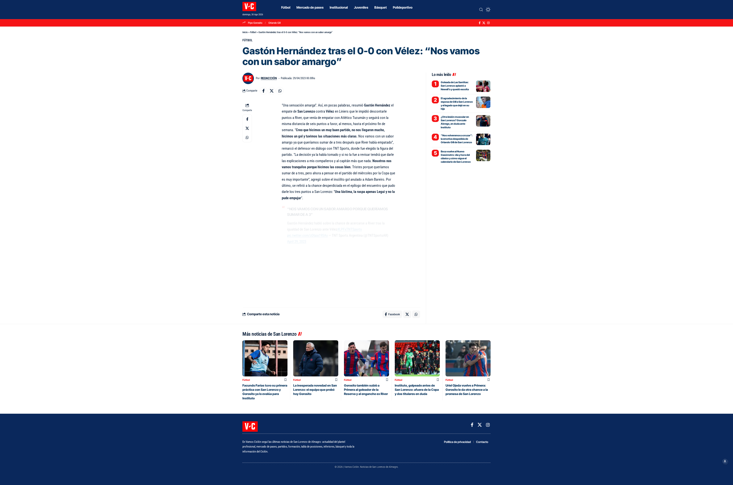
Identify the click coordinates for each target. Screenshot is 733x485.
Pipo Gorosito (255, 22)
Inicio (245, 32)
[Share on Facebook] (263, 91)
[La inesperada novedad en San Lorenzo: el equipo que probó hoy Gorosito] (315, 358)
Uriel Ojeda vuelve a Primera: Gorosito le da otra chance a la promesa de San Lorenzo (467, 389)
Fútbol (253, 32)
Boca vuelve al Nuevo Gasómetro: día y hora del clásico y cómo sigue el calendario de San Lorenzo (456, 156)
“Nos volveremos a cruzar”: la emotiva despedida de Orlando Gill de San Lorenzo (456, 139)
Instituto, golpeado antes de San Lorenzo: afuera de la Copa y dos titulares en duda (417, 389)
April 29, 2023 (296, 241)
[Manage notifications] (725, 461)
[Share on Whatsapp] (280, 91)
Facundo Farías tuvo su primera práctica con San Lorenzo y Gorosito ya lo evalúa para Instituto (264, 391)
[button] (481, 9)
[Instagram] (488, 23)
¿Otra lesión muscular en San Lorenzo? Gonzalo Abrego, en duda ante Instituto (455, 122)
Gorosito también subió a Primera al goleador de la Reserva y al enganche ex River (366, 389)
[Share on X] (271, 91)
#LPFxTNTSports (349, 229)
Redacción (269, 78)
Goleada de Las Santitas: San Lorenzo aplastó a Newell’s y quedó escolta (455, 86)
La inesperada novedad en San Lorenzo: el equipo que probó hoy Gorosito (315, 389)
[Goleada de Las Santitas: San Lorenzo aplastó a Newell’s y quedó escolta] (483, 86)
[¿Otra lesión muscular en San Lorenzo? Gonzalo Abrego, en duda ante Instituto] (483, 121)
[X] (483, 23)
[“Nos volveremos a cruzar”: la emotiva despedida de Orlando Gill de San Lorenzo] (483, 139)
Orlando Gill (274, 22)
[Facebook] (479, 23)
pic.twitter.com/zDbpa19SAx (307, 235)
